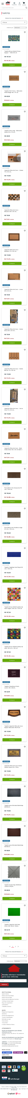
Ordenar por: (10, 27)
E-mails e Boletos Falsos (8, 1024)
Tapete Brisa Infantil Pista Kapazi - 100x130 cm (12, 51)
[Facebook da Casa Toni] (7, 1053)
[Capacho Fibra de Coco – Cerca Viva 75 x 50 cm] (14, 396)
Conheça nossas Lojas (7, 1001)
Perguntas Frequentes (7, 1012)
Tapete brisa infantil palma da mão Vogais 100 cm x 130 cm (13, 607)
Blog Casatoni (7, 1057)
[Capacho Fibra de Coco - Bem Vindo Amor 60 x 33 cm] (14, 435)
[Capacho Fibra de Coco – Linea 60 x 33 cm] (14, 277)
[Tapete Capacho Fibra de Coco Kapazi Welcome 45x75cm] (14, 713)
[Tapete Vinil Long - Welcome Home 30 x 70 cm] (14, 118)
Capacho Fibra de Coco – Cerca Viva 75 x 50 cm (13, 409)
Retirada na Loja (6, 1019)
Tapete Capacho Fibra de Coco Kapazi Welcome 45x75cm (13, 726)
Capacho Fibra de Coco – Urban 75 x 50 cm (13, 171)
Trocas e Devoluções (7, 1017)
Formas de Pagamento (8, 1015)
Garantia (4, 1013)
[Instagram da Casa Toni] (18, 1053)
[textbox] (14, 8)
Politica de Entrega (7, 997)
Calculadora (5, 1004)
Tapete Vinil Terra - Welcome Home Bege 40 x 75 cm (13, 91)
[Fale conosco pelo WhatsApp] (23, 1070)
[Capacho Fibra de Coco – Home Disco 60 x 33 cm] (14, 316)
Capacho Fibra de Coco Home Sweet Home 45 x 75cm (13, 766)
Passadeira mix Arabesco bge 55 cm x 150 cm (13, 528)
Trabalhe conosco (6, 1006)
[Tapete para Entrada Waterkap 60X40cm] (14, 832)
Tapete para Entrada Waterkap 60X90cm (13, 806)
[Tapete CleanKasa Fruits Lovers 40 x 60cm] (14, 673)
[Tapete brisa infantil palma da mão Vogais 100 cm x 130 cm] (14, 594)
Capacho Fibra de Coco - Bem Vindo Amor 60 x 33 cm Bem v (13, 448)
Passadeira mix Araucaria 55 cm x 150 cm (13, 488)
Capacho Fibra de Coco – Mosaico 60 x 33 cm (11, 210)
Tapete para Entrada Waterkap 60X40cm (13, 845)
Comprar (12, 65)
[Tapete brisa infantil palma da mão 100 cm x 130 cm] (14, 634)
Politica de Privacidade (8, 995)
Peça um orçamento (7, 1003)
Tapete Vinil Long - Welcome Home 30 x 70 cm (13, 131)
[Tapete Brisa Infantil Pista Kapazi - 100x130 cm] (14, 38)
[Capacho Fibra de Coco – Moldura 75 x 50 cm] (14, 237)
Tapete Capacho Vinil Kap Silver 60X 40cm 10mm (12, 925)
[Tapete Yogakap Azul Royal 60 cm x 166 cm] (14, 554)
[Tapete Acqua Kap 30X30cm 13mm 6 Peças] (14, 872)
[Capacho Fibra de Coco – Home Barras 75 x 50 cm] (14, 356)
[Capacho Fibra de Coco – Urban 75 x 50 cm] (14, 157)
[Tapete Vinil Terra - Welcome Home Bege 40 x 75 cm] (14, 78)
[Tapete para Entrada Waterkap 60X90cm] (14, 793)
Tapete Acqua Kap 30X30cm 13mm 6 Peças (12, 885)
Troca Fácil (5, 1022)
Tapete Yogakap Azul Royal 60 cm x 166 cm (13, 567)
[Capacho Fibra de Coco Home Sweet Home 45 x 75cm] (14, 753)
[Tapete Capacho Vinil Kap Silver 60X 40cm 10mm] (14, 912)
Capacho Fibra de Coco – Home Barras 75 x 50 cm (13, 369)
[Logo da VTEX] (18, 1094)
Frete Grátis (5, 1021)
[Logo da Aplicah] (11, 1094)
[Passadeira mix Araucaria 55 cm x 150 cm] (14, 475)
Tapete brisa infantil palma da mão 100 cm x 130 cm (13, 647)
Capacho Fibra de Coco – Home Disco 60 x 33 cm (13, 329)
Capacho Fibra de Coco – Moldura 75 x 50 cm (11, 250)
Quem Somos (5, 994)
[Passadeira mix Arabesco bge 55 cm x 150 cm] (14, 515)
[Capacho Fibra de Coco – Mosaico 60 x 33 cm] (14, 197)
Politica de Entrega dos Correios (10, 999)
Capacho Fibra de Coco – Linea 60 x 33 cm (13, 290)
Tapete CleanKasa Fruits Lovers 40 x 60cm (11, 687)
